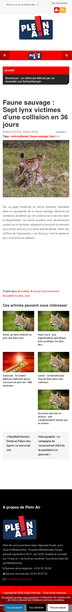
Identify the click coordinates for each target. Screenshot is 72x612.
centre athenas (19, 136)
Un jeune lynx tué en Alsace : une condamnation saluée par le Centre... (53, 418)
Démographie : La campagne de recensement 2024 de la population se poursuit (51, 445)
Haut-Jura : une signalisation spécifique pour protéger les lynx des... (52, 339)
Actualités (24, 291)
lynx (52, 136)
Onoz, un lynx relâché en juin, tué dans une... (17, 336)
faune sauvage (39, 136)
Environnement (50, 291)
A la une (35, 291)
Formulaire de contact (18, 579)
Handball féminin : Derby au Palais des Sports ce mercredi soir (18, 443)
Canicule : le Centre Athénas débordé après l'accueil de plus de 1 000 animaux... (17, 380)
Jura (27, 295)
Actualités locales (13, 295)
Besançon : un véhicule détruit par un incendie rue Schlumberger (30, 79)
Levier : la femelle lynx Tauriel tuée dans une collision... (51, 379)
